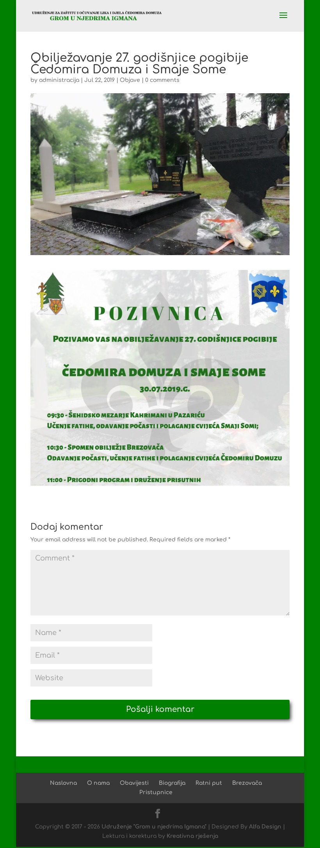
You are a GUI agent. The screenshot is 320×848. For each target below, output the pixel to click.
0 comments (162, 80)
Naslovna (63, 783)
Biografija (172, 783)
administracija (59, 80)
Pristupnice (155, 792)
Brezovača (247, 783)
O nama (98, 783)
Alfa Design (265, 827)
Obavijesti (134, 783)
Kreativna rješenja (192, 836)
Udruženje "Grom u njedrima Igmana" (153, 827)
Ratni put (209, 783)
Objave (130, 80)
